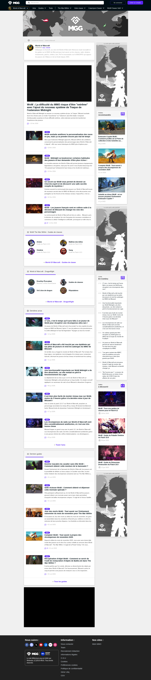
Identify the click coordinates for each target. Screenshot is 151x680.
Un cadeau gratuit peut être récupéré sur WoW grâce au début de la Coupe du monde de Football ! (112, 335)
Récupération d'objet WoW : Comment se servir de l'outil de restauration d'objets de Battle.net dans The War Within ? (67, 561)
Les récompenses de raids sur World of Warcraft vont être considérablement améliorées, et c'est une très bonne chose (67, 424)
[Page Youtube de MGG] (41, 645)
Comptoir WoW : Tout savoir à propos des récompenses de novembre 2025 (62, 536)
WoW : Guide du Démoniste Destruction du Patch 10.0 (109, 463)
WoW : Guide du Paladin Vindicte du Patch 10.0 (111, 436)
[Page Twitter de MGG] (36, 645)
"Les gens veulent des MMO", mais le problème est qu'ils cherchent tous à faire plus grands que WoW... (112, 355)
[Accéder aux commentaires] (45, 147)
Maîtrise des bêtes (76, 242)
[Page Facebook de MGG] (27, 645)
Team (63, 648)
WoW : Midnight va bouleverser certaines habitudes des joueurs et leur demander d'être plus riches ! (67, 159)
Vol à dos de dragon (44, 290)
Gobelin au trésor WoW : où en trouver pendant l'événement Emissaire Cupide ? (110, 196)
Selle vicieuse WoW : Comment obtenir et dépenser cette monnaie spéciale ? (67, 489)
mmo (47, 132)
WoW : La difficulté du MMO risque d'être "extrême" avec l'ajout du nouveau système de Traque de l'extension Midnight (57, 107)
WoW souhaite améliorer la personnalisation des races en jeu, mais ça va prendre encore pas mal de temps (68, 135)
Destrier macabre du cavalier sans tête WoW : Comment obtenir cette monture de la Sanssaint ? (66, 465)
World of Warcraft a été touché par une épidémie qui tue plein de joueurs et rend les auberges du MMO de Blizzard (67, 346)
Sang (71, 250)
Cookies (64, 662)
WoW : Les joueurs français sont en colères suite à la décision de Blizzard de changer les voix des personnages (67, 210)
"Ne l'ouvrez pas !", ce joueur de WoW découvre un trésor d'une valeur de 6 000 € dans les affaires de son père (112, 375)
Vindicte (40, 250)
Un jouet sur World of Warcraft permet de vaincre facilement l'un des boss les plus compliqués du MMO (112, 345)
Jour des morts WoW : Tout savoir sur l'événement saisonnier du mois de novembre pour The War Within (68, 512)
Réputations (73, 290)
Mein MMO (96, 644)
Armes (39, 242)
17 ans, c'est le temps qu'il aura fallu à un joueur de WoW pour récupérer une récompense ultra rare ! (66, 322)
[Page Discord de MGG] (31, 645)
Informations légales (69, 655)
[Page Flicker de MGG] (50, 645)
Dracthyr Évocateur (44, 281)
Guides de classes (76, 282)
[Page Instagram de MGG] (55, 645)
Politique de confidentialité (71, 669)
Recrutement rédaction (70, 651)
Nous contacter (67, 644)
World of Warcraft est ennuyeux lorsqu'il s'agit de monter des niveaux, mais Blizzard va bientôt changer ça (113, 365)
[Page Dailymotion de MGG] (46, 645)
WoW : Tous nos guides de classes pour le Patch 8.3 (108, 409)
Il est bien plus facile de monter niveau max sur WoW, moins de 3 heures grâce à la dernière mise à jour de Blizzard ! (68, 398)
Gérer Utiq (65, 672)
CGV (63, 676)
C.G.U (63, 658)
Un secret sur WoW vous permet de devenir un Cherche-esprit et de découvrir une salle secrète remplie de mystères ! (65, 184)
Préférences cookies (69, 665)
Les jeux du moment (37, 40)
